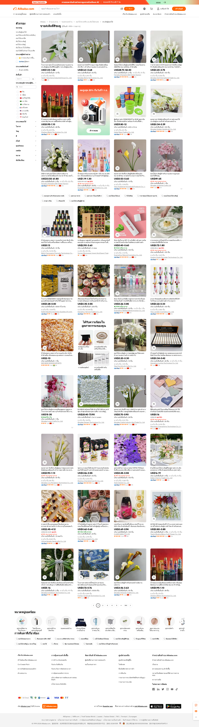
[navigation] (26, 313)
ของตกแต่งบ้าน (67, 22)
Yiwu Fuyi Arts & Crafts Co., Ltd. (125, 366)
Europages (133, 716)
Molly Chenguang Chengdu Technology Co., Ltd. (57, 253)
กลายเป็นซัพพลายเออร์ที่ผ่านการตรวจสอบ (165, 674)
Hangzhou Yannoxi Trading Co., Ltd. (90, 312)
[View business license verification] (120, 723)
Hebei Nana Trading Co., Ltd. (124, 132)
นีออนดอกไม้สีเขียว (171, 639)
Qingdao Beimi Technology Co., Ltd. (90, 78)
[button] (121, 8)
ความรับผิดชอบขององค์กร (27, 669)
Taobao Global (109, 716)
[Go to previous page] (93, 605)
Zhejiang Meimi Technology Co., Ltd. (54, 132)
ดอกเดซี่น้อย (84, 639)
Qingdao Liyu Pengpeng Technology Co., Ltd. (57, 483)
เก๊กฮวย (56, 644)
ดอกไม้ (45, 644)
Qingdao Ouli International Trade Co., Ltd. (164, 78)
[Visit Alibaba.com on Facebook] (153, 689)
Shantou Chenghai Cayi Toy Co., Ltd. (90, 481)
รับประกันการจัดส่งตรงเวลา (61, 669)
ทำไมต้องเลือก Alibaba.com (27, 660)
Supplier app (108, 706)
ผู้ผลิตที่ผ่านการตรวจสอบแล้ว (95, 660)
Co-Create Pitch (23, 664)
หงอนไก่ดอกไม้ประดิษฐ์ (171, 196)
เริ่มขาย (155, 664)
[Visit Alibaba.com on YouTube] (172, 689)
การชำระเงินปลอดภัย (59, 660)
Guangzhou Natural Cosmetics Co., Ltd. (128, 255)
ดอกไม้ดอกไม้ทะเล (114, 196)
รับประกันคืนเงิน (57, 664)
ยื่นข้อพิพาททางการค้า (126, 669)
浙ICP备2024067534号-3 (158, 723)
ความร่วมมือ (156, 680)
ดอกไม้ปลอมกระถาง (24, 639)
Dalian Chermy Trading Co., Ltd (161, 478)
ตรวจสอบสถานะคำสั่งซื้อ (161, 669)
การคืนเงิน (122, 673)
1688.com (75, 716)
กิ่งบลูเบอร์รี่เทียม (141, 639)
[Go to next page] (130, 605)
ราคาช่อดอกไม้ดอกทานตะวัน (148, 196)
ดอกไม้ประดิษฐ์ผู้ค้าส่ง (78, 201)
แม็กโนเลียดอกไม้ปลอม (102, 639)
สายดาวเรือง (48, 201)
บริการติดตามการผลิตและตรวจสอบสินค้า (64, 679)
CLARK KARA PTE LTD (122, 534)
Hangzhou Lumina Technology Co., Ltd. (164, 363)
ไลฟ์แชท (122, 664)
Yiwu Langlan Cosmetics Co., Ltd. (162, 312)
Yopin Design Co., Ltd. (121, 483)
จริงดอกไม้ (61, 201)
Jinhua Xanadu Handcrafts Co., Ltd (53, 541)
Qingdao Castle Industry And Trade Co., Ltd (129, 422)
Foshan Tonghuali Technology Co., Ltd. (91, 596)
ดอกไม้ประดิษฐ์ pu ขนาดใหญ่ (27, 644)
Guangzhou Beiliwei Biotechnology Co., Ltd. (129, 310)
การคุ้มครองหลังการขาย (60, 673)
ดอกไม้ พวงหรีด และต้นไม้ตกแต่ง (87, 22)
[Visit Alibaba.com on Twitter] (162, 689)
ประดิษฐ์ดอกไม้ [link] (107, 22)
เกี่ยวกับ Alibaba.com (25, 655)
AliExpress (66, 716)
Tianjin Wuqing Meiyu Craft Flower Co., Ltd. (165, 534)
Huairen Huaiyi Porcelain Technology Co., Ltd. (166, 257)
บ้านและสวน (53, 22)
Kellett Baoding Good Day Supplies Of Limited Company (57, 312)
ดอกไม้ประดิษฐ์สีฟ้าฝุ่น (122, 639)
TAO (117, 716)
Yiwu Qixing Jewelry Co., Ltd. (88, 539)
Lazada (99, 716)
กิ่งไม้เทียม (130, 196)
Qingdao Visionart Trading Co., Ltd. (126, 593)
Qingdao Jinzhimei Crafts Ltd (160, 185)
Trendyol (124, 716)
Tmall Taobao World (88, 716)
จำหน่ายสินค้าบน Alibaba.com (163, 660)
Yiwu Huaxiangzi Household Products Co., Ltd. (130, 186)
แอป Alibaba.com (141, 706)
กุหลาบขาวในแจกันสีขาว (94, 196)
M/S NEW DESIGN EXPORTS (51, 363)
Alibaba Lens (25, 706)
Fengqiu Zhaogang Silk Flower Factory (127, 75)
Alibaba (42, 22)
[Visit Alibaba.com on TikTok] (176, 689)
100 (126, 605)
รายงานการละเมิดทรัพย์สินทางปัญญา (132, 677)
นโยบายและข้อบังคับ (58, 684)
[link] (196, 705)
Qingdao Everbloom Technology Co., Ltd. (55, 593)
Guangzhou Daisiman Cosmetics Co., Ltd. (92, 188)
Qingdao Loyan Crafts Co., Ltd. (52, 421)
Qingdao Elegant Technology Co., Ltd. (91, 422)
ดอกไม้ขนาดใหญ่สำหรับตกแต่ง (108, 644)
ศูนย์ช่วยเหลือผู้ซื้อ (125, 660)
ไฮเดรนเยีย (89, 644)
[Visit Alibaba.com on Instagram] (167, 689)
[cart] (152, 9)
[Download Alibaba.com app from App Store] (156, 706)
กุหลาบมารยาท (75, 196)
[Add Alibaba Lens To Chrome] (49, 706)
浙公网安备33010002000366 (137, 723)
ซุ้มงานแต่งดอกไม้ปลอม (72, 644)
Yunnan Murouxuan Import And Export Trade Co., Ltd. (94, 253)
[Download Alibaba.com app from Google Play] (173, 706)
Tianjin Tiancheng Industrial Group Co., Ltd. (56, 78)
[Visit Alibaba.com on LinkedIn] (158, 689)
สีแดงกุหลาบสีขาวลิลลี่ (43, 639)
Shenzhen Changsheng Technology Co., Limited (166, 426)
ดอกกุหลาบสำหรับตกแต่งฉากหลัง (54, 196)
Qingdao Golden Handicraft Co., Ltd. (163, 129)
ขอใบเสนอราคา (90, 664)
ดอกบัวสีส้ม (155, 639)
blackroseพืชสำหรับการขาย (65, 639)
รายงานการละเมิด (125, 682)
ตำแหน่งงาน (22, 673)
